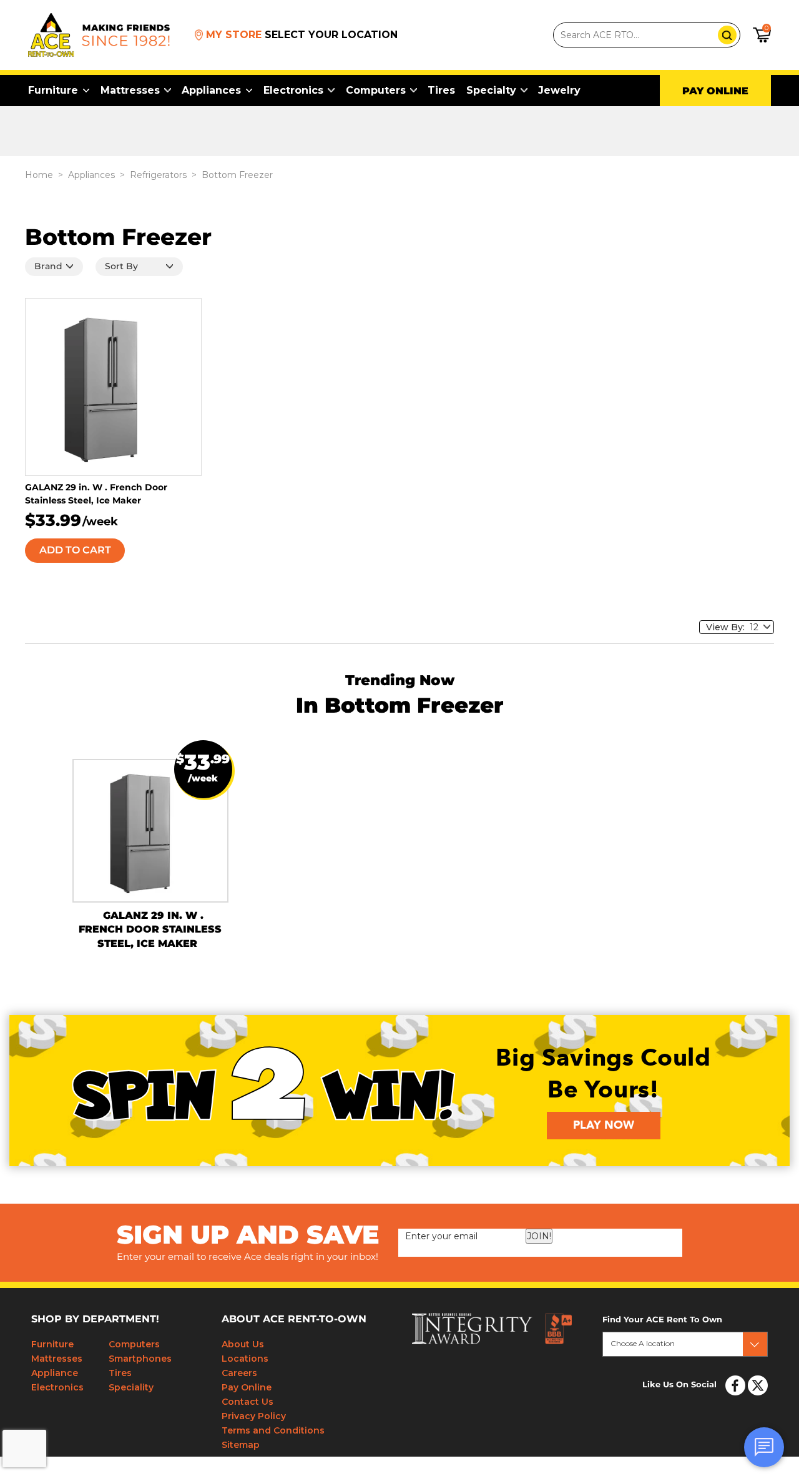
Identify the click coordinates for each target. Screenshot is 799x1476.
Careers (239, 1373)
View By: (728, 627)
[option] (150, 840)
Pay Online (247, 1387)
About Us (243, 1344)
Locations (245, 1358)
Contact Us (247, 1401)
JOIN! (539, 1236)
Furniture (53, 90)
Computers (376, 90)
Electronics (293, 90)
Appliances (211, 90)
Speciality (131, 1387)
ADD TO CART (75, 550)
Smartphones (140, 1358)
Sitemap (241, 1444)
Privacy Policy (254, 1416)
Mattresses (130, 90)
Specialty (491, 90)
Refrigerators (158, 175)
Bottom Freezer (237, 175)
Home (39, 175)
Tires (441, 90)
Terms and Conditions (273, 1430)
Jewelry (559, 90)
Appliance (54, 1373)
